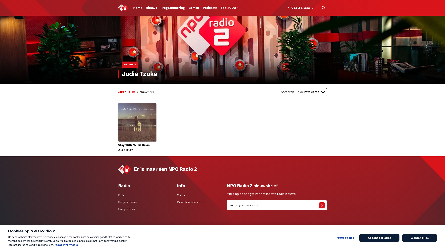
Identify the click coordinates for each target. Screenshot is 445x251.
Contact (183, 195)
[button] (323, 8)
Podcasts (210, 8)
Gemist (193, 8)
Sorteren (287, 92)
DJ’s (121, 195)
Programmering (172, 8)
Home (137, 8)
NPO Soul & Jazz (299, 7)
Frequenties (126, 209)
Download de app (189, 202)
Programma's (127, 202)
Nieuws (151, 8)
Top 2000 (228, 8)
